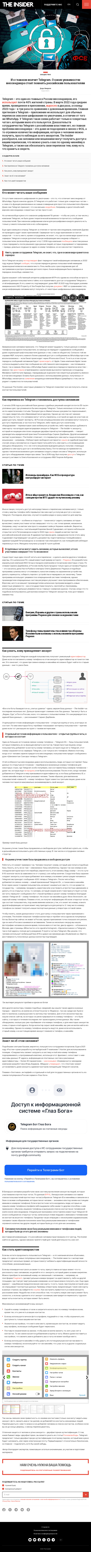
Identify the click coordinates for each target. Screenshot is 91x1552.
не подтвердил (30, 260)
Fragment (17, 1278)
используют (9, 102)
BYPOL (48, 1194)
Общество (45, 74)
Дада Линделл (45, 88)
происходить (45, 361)
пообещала (67, 241)
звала (51, 532)
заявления (30, 378)
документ (58, 286)
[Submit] (86, 1494)
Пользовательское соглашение (45, 1530)
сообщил (25, 263)
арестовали (18, 370)
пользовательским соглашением (30, 1499)
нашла (64, 440)
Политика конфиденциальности (45, 1534)
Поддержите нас (53, 4)
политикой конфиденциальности (50, 1499)
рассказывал (50, 1061)
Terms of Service (15, 1501)
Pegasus (67, 560)
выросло (51, 105)
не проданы (29, 770)
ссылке (36, 1289)
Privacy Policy (6, 1501)
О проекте (45, 1527)
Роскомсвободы (70, 1435)
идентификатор (78, 656)
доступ (71, 454)
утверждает (54, 1064)
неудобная (50, 207)
